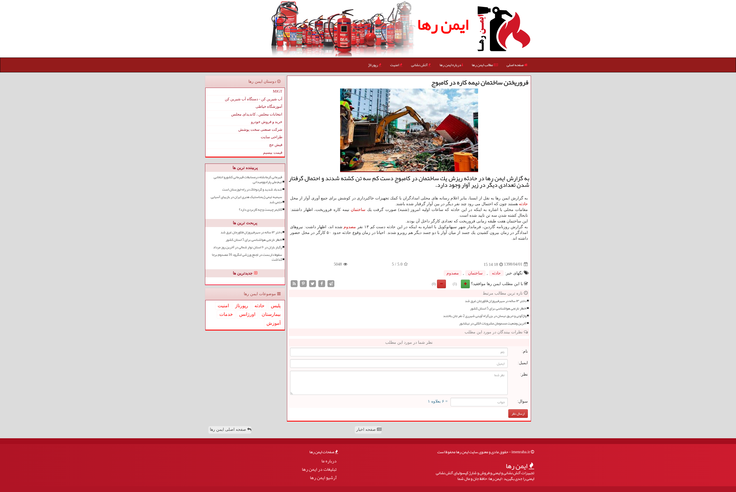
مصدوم (350, 227)
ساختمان (358, 209)
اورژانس (247, 314)
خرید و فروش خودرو (266, 122)
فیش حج (275, 145)
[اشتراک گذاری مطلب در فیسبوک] (322, 283)
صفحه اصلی (515, 65)
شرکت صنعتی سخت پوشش (260, 129)
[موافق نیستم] (441, 284)
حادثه (523, 204)
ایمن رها (443, 24)
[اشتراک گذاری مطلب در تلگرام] (331, 283)
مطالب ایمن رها (483, 65)
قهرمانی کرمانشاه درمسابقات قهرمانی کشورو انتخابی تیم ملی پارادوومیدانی (248, 179)
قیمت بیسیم (272, 152)
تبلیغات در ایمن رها (319, 469)
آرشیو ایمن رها (323, 478)
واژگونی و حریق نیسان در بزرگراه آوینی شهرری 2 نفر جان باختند (484, 316)
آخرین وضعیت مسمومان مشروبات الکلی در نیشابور (492, 323)
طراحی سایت (271, 137)
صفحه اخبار (366, 429)
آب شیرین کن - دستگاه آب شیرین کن (253, 99)
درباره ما (329, 461)
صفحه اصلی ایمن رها (228, 429)
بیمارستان (271, 314)
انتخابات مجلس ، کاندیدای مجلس (256, 114)
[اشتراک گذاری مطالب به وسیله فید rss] (294, 283)
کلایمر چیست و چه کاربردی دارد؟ (260, 209)
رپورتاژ (373, 65)
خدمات (226, 314)
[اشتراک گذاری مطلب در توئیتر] (312, 283)
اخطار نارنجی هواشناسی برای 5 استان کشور (498, 308)
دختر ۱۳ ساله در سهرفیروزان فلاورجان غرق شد (495, 301)
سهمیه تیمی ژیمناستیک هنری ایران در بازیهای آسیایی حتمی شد (246, 199)
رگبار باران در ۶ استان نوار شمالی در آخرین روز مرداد (247, 247)
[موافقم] (465, 284)
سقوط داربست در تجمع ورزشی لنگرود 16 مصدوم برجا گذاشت (247, 257)
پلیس (276, 305)
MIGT (277, 91)
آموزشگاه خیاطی (269, 106)
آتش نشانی (419, 65)
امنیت (395, 65)
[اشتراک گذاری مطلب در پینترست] (303, 283)
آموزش (274, 323)
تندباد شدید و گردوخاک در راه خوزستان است (252, 189)
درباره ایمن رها (451, 65)
